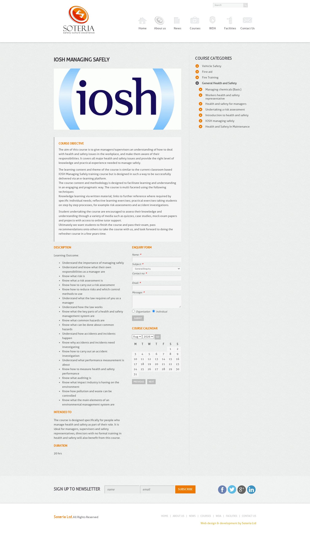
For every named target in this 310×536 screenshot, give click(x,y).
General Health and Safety (219, 83)
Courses (195, 28)
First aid (207, 72)
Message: (138, 292)
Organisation (143, 311)
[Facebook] (222, 489)
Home (143, 28)
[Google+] (242, 489)
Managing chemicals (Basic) (223, 89)
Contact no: (139, 273)
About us (160, 28)
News (177, 28)
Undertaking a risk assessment (225, 109)
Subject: (137, 264)
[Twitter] (232, 489)
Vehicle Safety (211, 66)
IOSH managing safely (219, 121)
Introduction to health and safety (226, 115)
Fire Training (210, 77)
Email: (136, 282)
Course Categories (213, 58)
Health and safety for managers (225, 104)
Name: (136, 254)
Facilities (230, 28)
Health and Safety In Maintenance (227, 126)
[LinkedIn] (251, 489)
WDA (212, 28)
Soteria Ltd (249, 523)
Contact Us (247, 28)
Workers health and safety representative (222, 96)
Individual (161, 311)
